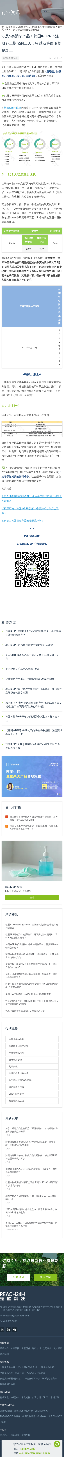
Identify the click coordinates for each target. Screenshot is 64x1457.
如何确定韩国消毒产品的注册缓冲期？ (23, 520)
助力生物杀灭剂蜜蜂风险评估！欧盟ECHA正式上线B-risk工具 (31, 1197)
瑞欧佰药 (15, 1435)
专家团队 (15, 1348)
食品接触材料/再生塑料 (20, 1080)
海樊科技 (4, 1435)
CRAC (45, 1397)
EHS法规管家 (41, 1411)
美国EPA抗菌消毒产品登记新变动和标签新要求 (28, 994)
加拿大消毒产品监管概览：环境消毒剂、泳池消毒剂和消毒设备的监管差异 (34, 828)
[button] (57, 794)
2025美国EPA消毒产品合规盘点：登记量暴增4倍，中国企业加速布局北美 (31, 1211)
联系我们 (4, 1354)
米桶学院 (54, 1397)
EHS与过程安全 (16, 1094)
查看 (32, 897)
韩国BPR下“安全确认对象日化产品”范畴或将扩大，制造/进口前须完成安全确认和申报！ (33, 704)
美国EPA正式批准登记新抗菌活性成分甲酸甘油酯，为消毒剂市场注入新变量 (31, 1224)
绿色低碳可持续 (16, 1087)
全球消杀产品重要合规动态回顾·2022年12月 (29, 678)
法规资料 (15, 1397)
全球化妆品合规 (16, 1053)
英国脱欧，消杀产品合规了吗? (22, 668)
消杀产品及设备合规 (18, 1073)
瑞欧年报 (36, 1348)
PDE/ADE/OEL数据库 (10, 1416)
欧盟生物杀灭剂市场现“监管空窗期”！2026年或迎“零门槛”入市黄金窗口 (31, 985)
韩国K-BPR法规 (10, 58)
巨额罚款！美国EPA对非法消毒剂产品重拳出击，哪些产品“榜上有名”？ (31, 966)
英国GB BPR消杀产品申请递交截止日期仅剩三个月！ (32, 656)
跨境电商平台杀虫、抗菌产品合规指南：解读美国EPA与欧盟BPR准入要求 (31, 1157)
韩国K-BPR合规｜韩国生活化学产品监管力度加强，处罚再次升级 (33, 746)
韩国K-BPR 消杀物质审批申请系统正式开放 (29, 644)
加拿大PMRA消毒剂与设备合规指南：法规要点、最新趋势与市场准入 (31, 976)
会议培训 (36, 1397)
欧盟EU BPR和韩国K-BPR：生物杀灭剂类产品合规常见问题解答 (31, 926)
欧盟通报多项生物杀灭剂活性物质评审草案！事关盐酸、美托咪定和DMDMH (34, 818)
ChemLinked (6, 1411)
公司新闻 (47, 1348)
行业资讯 (9, 28)
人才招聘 (58, 1348)
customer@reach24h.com (34, 1453)
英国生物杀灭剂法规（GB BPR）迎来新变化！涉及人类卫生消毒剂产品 (32, 956)
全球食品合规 (15, 1059)
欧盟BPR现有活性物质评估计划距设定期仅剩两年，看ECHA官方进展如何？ (31, 936)
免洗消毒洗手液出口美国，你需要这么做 (25, 1011)
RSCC (3, 1422)
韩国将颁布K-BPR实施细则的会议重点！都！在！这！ (32, 718)
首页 (3, 28)
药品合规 (13, 1066)
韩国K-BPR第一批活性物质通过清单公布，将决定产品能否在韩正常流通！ (33, 690)
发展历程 (25, 1348)
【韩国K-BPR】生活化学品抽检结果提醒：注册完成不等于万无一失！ (33, 732)
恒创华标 (25, 1435)
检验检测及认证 (16, 1100)
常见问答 (25, 1397)
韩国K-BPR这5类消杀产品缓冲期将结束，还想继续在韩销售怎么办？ (33, 633)
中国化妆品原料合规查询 (34, 1416)
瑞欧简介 (4, 1348)
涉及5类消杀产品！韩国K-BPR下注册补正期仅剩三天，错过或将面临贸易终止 (32, 1002)
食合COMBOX (55, 1416)
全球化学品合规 (16, 1039)
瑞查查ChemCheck (23, 1411)
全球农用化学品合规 (18, 1046)
